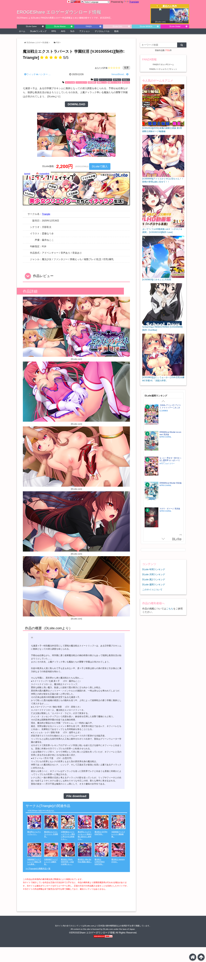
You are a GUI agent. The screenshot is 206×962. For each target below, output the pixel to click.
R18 (57, 42)
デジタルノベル (102, 31)
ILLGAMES (163, 410)
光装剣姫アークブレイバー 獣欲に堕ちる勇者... (34, 861)
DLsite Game (31, 26)
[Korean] (82, 1)
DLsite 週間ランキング (153, 584)
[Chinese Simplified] (78, 1)
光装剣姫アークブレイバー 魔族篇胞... (118, 834)
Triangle (46, 214)
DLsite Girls (117, 26)
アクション (84, 31)
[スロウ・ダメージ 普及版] (151, 517)
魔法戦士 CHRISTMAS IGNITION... (100, 861)
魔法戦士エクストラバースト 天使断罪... (51, 834)
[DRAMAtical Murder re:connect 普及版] (151, 441)
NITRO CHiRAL (165, 437)
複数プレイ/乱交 (114, 83)
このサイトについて (152, 589)
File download (76, 796)
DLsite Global (174, 26)
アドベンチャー (106, 80)
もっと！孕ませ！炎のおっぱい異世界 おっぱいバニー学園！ (170, 460)
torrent (27, 174)
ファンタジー (81, 83)
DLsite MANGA (146, 26)
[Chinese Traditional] (75, 1)
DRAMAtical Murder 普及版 (170, 483)
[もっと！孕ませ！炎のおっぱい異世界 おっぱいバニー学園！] (151, 466)
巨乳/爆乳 (92, 83)
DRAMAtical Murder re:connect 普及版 (170, 433)
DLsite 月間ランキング (153, 574)
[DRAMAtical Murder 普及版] (151, 492)
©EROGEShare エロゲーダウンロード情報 (92, 932)
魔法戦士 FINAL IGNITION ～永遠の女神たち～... (67, 861)
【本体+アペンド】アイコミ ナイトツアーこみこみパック (170, 407)
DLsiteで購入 (100, 166)
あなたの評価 (101, 68)
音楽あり (125, 80)
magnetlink (44, 174)
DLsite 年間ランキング (153, 569)
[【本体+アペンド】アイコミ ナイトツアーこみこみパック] (151, 414)
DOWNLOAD (76, 104)
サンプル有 (70, 83)
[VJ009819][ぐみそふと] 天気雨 (156, 279)
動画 (116, 31)
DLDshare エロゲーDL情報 (37, 42)
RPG (53, 31)
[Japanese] (68, 1)
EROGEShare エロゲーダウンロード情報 (59, 12)
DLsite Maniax (60, 26)
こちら (169, 608)
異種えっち (102, 83)
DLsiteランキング (38, 31)
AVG (63, 31)
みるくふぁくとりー (167, 463)
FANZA (89, 26)
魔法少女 (125, 83)
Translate (134, 2)
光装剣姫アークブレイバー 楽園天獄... (51, 861)
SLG (72, 31)
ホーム (22, 31)
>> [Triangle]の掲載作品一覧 (38, 869)
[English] (72, 1)
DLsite (177, 539)
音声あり (117, 80)
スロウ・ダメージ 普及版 (169, 508)
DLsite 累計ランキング (153, 579)
